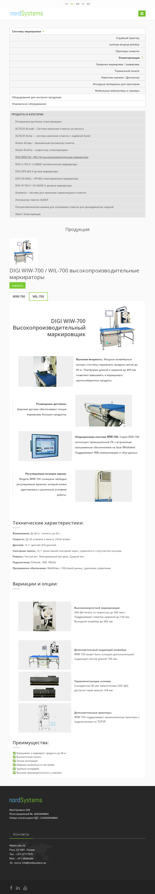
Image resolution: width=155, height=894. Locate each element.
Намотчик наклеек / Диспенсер (122, 77)
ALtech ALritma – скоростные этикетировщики (41, 150)
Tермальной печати (129, 71)
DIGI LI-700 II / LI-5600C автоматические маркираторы (46, 164)
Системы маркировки (27, 31)
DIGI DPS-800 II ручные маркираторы (36, 171)
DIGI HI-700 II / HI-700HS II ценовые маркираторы (43, 185)
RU (72, 3)
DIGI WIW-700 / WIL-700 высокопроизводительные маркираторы (51, 157)
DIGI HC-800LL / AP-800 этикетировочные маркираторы (46, 178)
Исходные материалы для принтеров (118, 84)
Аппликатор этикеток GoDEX (31, 199)
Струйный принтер (129, 38)
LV (66, 3)
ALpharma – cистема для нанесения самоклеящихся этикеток (50, 192)
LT (83, 3)
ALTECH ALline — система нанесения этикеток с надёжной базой (52, 136)
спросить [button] (17, 285)
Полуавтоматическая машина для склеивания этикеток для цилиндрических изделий (64, 207)
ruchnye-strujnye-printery (126, 44)
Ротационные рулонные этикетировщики (38, 121)
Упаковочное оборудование (29, 104)
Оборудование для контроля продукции (36, 97)
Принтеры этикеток (129, 51)
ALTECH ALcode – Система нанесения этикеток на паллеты (49, 128)
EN (77, 3)
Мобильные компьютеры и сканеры (119, 90)
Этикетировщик (129, 57)
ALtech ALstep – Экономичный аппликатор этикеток (44, 143)
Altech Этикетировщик (28, 214)
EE (88, 3)
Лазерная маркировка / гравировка (119, 64)
